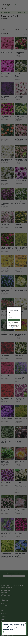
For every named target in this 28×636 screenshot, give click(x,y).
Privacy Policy (11, 327)
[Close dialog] (19, 308)
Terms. (14, 327)
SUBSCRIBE (14, 319)
